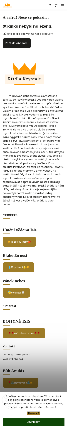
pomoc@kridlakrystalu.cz (17, 354)
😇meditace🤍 (16, 292)
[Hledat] (50, 5)
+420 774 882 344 (13, 359)
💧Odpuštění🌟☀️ (18, 267)
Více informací (47, 407)
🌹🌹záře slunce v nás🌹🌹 (24, 333)
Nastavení (33, 413)
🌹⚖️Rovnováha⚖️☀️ (20, 382)
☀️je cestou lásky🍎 (19, 241)
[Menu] (62, 5)
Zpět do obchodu (16, 43)
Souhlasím (33, 422)
